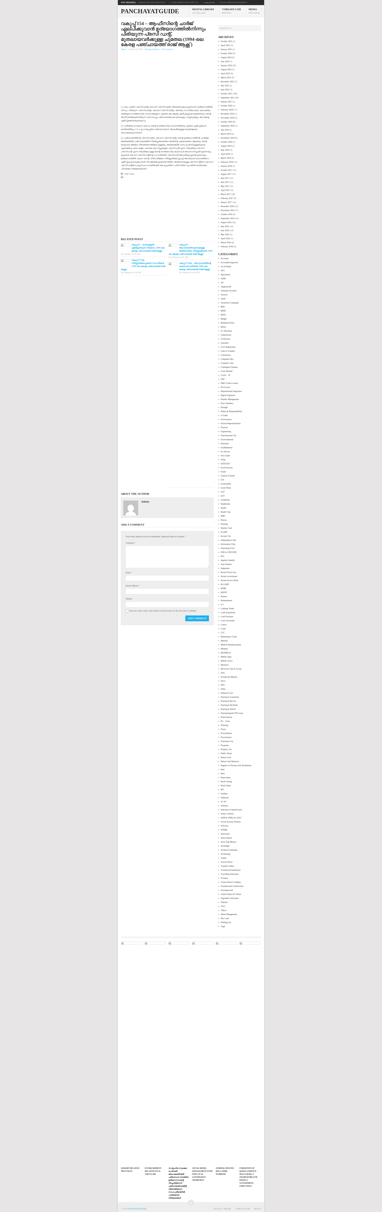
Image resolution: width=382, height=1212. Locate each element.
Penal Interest (226, 717)
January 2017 (226, 202)
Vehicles (224, 902)
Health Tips (226, 512)
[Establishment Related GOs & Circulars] (155, 1053)
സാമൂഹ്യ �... (209, 2)
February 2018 (227, 162)
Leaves (224, 625)
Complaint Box (227, 359)
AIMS (223, 278)
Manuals (224, 641)
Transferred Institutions (231, 870)
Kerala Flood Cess (228, 572)
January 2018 (226, 166)
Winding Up (226, 922)
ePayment (225, 443)
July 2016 (225, 226)
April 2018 (225, 154)
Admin (123, 49)
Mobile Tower (227, 661)
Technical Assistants (229, 850)
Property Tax (226, 749)
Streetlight (225, 846)
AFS (223, 270)
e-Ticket (224, 415)
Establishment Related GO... (184, 2)
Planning (224, 725)
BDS (223, 307)
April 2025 (225, 45)
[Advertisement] (167, 73)
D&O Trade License (229, 383)
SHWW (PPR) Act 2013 (231, 818)
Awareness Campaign (230, 303)
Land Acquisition (228, 612)
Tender (224, 858)
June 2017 (225, 182)
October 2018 (226, 142)
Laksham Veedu (227, 608)
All (222, 283)
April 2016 (225, 238)
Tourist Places (226, 862)
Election (224, 427)
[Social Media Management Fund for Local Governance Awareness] (202, 1053)
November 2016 (227, 210)
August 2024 (226, 57)
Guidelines (225, 500)
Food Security (227, 468)
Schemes (224, 806)
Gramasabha (226, 484)
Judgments (225, 568)
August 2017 (226, 174)
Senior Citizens (227, 814)
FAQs (223, 460)
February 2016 (227, 246)
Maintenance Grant (229, 637)
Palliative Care (227, 693)
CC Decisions (226, 331)
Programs (225, 745)
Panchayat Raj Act (152, 49)
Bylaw (223, 327)
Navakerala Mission (229, 677)
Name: (129, 572)
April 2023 (225, 73)
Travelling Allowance (230, 874)
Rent (223, 769)
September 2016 (227, 218)
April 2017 (225, 190)
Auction (224, 295)
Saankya (224, 794)
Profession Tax (227, 741)
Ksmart (224, 596)
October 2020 (226, 106)
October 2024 (226, 53)
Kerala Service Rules (229, 580)
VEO (223, 906)
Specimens (225, 834)
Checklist (224, 343)
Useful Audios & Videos (231, 894)
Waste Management (229, 914)
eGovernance (226, 419)
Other (223, 689)
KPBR (223, 588)
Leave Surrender (228, 620)
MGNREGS (226, 653)
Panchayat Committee (230, 697)
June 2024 (225, 61)
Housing (224, 524)
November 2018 (227, 138)
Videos (223, 910)
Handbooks (225, 504)
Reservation (226, 777)
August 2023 (226, 69)
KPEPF (224, 592)
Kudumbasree (226, 600)
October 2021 (226, 94)
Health (223, 508)
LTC (223, 633)
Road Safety (226, 785)
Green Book (226, 488)
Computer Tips (227, 363)
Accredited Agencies (229, 262)
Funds (223, 472)
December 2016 (227, 206)
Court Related (226, 371)
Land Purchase (227, 616)
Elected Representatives (231, 423)
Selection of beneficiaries (231, 810)
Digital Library (203, 11)
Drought (224, 407)
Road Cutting (226, 781)
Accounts (224, 258)
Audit (223, 299)
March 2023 (226, 77)
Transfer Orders (227, 866)
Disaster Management (230, 399)
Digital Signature (228, 395)
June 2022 (225, 90)
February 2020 (227, 110)
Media (254, 11)
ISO (222, 556)
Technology (226, 854)
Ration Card (226, 757)
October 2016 (226, 214)
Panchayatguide (150, 11)
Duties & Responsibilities (231, 411)
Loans (223, 629)
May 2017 (225, 186)
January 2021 (226, 102)
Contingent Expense (229, 367)
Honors (224, 520)
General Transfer (228, 476)
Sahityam (225, 798)
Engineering (226, 431)
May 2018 (225, 150)
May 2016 (225, 234)
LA (222, 604)
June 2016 (225, 230)
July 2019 (225, 130)
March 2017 (226, 194)
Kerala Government (229, 576)
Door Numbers (227, 403)
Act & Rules (226, 266)
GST (223, 492)
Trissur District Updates (231, 882)
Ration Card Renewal (230, 761)
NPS (223, 685)
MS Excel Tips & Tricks (231, 669)
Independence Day (228, 540)
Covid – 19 (225, 375)
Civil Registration (228, 347)
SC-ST (224, 802)
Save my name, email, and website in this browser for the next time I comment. (163, 611)
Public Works (226, 753)
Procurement (226, 737)
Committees (226, 355)
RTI (222, 789)
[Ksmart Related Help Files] (131, 1053)
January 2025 (226, 49)
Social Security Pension (231, 822)
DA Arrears (225, 387)
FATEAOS (225, 464)
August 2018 (226, 146)
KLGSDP (225, 584)
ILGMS (224, 532)
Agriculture (225, 274)
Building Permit (227, 323)
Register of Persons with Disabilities (236, 765)
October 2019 (226, 122)
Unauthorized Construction (232, 886)
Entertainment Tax (228, 435)
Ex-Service (225, 451)
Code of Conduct (228, 351)
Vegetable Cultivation (230, 898)
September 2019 (227, 126)
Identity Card (226, 528)
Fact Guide (225, 456)
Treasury (224, 878)
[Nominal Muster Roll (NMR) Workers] (226, 1053)
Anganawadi (226, 287)
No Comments (167, 49)
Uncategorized (227, 890)
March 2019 (226, 134)
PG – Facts (225, 721)
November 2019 (227, 118)
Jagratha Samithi (228, 560)
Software (224, 826)
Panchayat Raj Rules (229, 705)
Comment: (131, 543)
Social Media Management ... (234, 2)
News (223, 681)
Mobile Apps (226, 657)
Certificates (225, 339)
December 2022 (227, 81)
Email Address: (133, 585)
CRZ (223, 379)
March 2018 (226, 158)
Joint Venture (226, 564)
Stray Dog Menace (228, 842)
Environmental (227, 439)
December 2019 (227, 114)
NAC (223, 673)
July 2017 (225, 178)
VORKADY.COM (231, 11)
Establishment (226, 447)
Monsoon (224, 665)
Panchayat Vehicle (228, 709)
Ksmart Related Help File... (152, 2)
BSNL (223, 315)
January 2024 (226, 65)
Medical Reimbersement (231, 645)
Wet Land (225, 918)
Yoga (223, 926)
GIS (222, 480)
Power (223, 729)
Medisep (224, 649)
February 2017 (227, 198)
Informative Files (228, 544)
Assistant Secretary (229, 291)
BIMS (223, 311)
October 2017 (226, 170)
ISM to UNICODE (229, 552)
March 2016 (226, 242)
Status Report (226, 838)
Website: (129, 599)
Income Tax (226, 536)
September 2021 (227, 98)
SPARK (224, 830)
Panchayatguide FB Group (232, 713)
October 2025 (226, 41)
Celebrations (226, 335)
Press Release (226, 733)
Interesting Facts (228, 548)
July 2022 (225, 85)
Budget (224, 319)
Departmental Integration (231, 391)
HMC (223, 516)
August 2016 (226, 222)
